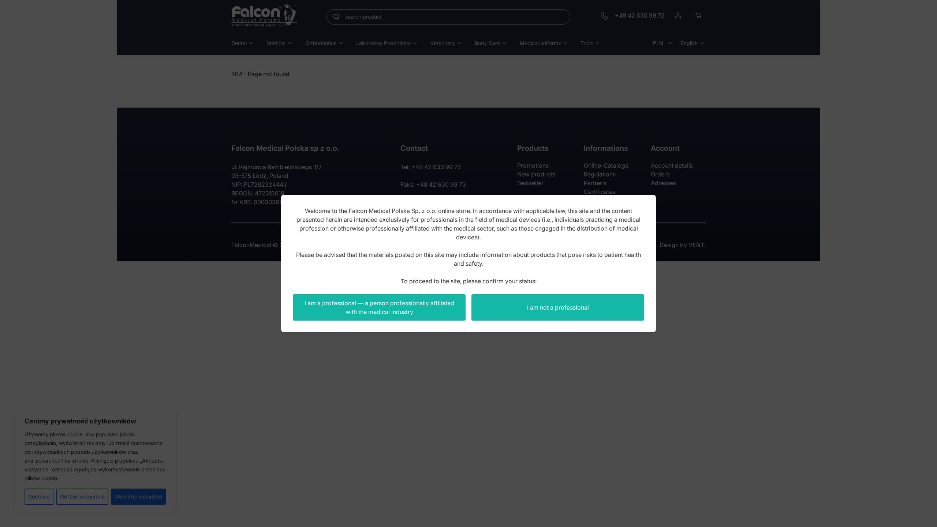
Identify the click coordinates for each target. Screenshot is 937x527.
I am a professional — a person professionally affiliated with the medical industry (379, 307)
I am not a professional (558, 307)
